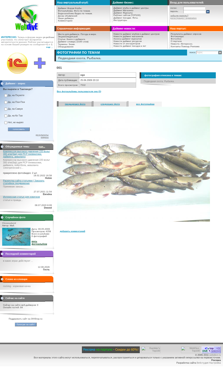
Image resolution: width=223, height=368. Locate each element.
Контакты (176, 46)
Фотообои (176, 39)
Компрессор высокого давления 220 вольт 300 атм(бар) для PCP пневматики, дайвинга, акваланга (26, 154)
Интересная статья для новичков (21, 196)
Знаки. (72, 44)
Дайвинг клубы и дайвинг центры (131, 8)
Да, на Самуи (15, 108)
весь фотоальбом (39, 242)
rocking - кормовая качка (16, 286)
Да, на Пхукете (16, 95)
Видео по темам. (84, 13)
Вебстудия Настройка (209, 362)
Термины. (63, 44)
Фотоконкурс (177, 36)
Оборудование (66, 46)
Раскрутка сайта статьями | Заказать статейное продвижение (23, 182)
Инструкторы (120, 20)
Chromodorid (9, 223)
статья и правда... (13, 200)
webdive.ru (215, 355)
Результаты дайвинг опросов (186, 34)
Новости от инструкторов (126, 43)
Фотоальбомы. (65, 11)
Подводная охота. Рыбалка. (159, 81)
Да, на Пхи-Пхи (16, 102)
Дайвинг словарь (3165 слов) (73, 41)
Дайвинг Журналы (123, 13)
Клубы (78, 8)
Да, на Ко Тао (15, 115)
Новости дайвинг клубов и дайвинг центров (136, 34)
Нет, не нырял (15, 122)
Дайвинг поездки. (122, 18)
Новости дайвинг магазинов (128, 36)
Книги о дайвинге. (76, 39)
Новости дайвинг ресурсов (127, 41)
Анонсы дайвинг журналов (127, 39)
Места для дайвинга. (69, 34)
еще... (42, 146)
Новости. (175, 44)
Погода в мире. (89, 34)
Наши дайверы (66, 18)
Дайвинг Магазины (123, 10)
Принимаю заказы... (14, 186)
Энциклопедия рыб (68, 36)
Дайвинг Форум (66, 8)
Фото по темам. (82, 11)
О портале (176, 41)
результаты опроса (42, 136)
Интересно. (187, 44)
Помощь (185, 46)
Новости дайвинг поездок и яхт (129, 46)
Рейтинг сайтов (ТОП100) (126, 15)
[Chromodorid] (16, 245)
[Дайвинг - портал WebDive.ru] (27, 32)
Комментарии (65, 20)
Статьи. (62, 39)
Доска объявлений (67, 16)
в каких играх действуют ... (18, 260)
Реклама (194, 46)
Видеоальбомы (66, 13)
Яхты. (135, 18)
